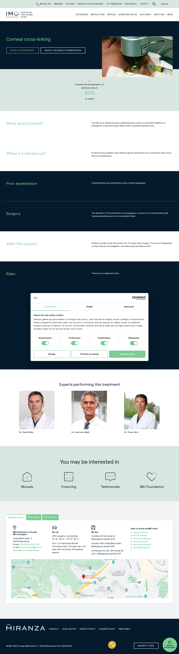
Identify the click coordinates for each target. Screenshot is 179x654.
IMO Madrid (33, 517)
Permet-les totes (127, 354)
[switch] (74, 343)
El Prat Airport (140, 542)
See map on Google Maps (26, 550)
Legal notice (69, 629)
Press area (124, 629)
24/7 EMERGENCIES (114, 4)
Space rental (131, 4)
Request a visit (146, 646)
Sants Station (140, 532)
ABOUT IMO (159, 15)
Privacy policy (87, 629)
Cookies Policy (107, 629)
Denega (51, 354)
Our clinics (145, 15)
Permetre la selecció (89, 354)
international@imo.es (31, 547)
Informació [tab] (129, 307)
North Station (140, 535)
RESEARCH (58, 4)
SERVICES (111, 15)
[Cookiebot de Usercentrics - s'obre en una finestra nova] (134, 298)
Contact (54, 629)
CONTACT (144, 4)
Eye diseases (82, 15)
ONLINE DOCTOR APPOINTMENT (90, 4)
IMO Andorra (50, 517)
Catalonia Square (142, 538)
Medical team (98, 15)
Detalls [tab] (89, 307)
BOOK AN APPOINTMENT (22, 50)
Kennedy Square (141, 548)
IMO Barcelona (15, 517)
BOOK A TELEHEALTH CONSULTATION (63, 50)
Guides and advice (127, 15)
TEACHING (70, 4)
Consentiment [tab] (50, 307)
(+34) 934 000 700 (30, 544)
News (170, 15)
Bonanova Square (142, 545)
